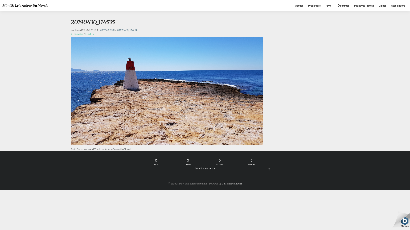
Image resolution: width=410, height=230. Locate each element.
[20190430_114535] (167, 91)
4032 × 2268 (107, 29)
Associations (398, 5)
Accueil (299, 5)
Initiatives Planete (364, 5)
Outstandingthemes (232, 183)
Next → (89, 33)
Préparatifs (314, 5)
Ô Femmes (343, 5)
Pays (328, 5)
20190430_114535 (127, 29)
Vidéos (382, 5)
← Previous (77, 33)
